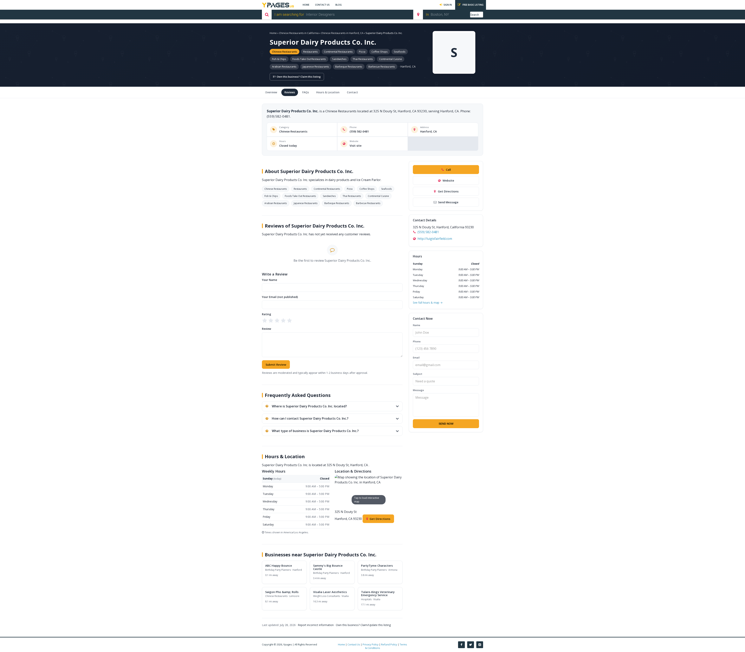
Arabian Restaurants (284, 66)
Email (416, 357)
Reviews (289, 92)
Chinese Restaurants (284, 51)
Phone (417, 341)
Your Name (269, 280)
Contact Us (353, 644)
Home (273, 33)
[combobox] (355, 14)
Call (448, 169)
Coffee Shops (380, 51)
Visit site (355, 145)
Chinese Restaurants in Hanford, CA (342, 33)
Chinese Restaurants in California (299, 33)
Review (266, 329)
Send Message (448, 202)
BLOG (338, 4)
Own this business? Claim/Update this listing (363, 625)
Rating (266, 314)
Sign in (448, 4)
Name (416, 325)
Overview (271, 92)
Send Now (446, 423)
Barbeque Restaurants (348, 66)
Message (418, 390)
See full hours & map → (428, 302)
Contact (352, 92)
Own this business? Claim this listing (299, 76)
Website (448, 180)
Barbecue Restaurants (381, 66)
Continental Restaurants (338, 51)
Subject (417, 374)
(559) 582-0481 (359, 131)
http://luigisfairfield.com (435, 238)
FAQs (305, 92)
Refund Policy (389, 644)
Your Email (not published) (280, 297)
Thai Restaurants (363, 59)
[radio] (264, 321)
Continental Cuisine (390, 59)
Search (474, 14)
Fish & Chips (279, 59)
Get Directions (380, 519)
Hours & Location (328, 92)
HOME (306, 4)
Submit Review (276, 364)
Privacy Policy (371, 644)
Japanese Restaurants (316, 66)
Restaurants (310, 51)
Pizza (362, 51)
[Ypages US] (278, 4)
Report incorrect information (316, 625)
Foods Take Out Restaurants (309, 59)
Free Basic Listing (472, 4)
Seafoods (399, 51)
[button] (369, 491)
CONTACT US (322, 4)
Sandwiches (339, 59)
